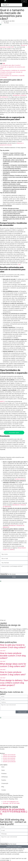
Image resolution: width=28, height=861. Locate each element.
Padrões (3, 780)
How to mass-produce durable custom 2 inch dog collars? (13, 655)
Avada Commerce (20, 479)
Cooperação (4, 783)
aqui (19, 264)
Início (2, 767)
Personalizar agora (14, 432)
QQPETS (2, 401)
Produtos (4, 773)
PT (8, 5)
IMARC (12, 549)
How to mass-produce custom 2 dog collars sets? (13, 673)
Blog (2, 786)
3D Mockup (4, 776)
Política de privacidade (12, 809)
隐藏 (4, 63)
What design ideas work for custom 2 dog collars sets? (13, 665)
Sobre (3, 770)
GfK (13, 47)
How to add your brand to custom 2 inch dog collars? (13, 646)
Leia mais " (3, 650)
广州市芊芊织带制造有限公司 (14, 812)
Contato (3, 790)
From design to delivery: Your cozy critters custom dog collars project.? (14, 682)
